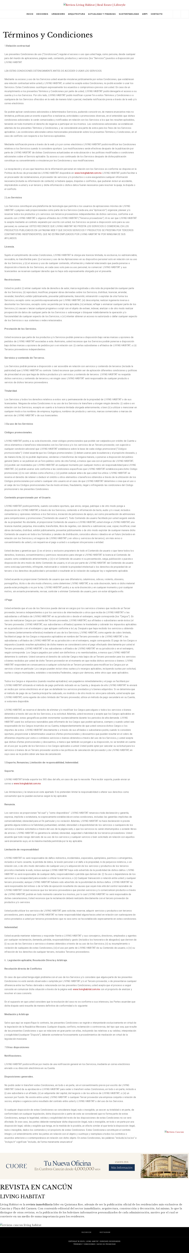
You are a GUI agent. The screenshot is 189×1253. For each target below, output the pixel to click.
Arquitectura (76, 14)
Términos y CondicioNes (84, 1244)
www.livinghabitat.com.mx (88, 173)
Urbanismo (58, 14)
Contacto (157, 14)
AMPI (145, 14)
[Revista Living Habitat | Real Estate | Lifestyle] (94, 4)
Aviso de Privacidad (106, 1244)
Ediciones (42, 14)
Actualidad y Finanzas (102, 14)
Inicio (29, 14)
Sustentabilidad (129, 14)
